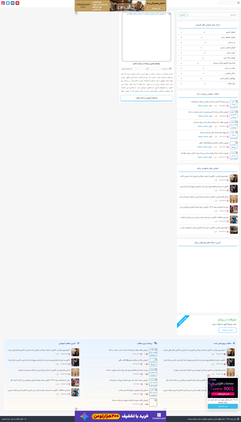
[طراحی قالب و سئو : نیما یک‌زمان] (25, 419)
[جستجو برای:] (212, 14)
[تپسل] (76, 13)
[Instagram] (3, 3)
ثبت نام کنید (222, 406)
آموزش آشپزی (230, 32)
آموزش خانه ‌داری (229, 58)
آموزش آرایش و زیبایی (227, 47)
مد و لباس (231, 42)
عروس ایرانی (231, 53)
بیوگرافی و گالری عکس (227, 78)
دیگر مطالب (231, 83)
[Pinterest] (17, 3)
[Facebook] (12, 3)
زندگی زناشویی (230, 73)
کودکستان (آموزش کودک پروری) (224, 63)
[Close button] (165, 13)
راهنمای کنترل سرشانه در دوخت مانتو (146, 63)
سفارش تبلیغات (227, 330)
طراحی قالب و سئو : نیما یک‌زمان (12, 419)
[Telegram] (8, 3)
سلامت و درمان (230, 68)
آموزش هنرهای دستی (228, 37)
